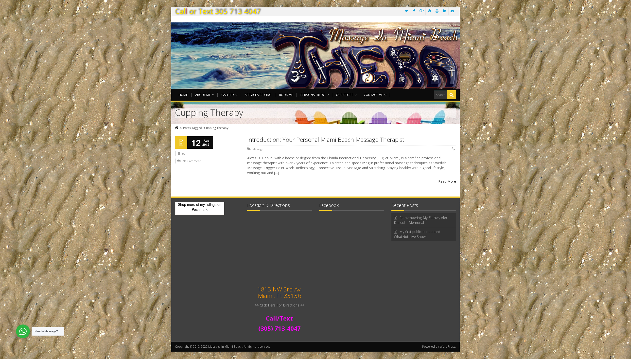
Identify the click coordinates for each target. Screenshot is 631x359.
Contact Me (373, 94)
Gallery (227, 94)
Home (183, 94)
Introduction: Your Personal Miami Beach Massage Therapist (325, 139)
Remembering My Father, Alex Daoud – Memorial (421, 220)
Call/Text (279, 318)
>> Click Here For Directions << (279, 305)
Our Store (344, 94)
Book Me (286, 94)
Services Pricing (258, 94)
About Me (203, 94)
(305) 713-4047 (279, 328)
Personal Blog (312, 94)
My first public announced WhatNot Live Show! (417, 234)
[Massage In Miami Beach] (315, 56)
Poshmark (200, 209)
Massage (257, 149)
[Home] (177, 128)
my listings (208, 204)
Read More (447, 181)
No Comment (192, 161)
